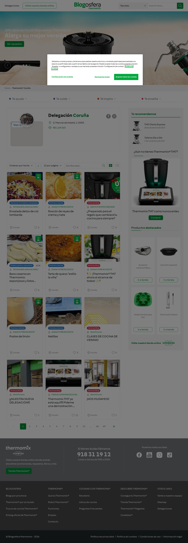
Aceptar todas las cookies (126, 77)
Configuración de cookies (62, 77)
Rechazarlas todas (102, 77)
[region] (95, 69)
